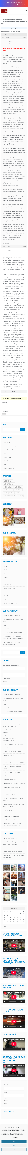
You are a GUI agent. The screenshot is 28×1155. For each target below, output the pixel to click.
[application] (14, 945)
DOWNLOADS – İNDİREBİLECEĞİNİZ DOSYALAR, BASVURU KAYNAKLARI (12, 825)
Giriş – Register (7, 595)
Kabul (14, 1141)
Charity (9, 483)
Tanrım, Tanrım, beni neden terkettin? (13, 851)
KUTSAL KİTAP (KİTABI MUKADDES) (12, 772)
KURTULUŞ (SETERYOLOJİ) (10, 779)
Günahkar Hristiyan (8, 489)
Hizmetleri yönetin (13, 1137)
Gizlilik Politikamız (12, 1153)
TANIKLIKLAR (7, 581)
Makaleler (6, 457)
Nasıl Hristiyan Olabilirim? (10, 603)
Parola (4, 672)
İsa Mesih (20, 495)
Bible (8, 480)
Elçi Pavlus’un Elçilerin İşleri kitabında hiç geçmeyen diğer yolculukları (13, 843)
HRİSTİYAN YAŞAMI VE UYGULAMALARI (13, 776)
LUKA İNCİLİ (6, 629)
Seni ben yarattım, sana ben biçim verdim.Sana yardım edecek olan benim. (13, 637)
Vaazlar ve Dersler (8, 468)
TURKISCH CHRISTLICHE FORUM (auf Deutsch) (12, 767)
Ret (14, 1145)
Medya (5, 461)
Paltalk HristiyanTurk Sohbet (9, 4)
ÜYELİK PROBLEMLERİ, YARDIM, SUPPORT (14, 820)
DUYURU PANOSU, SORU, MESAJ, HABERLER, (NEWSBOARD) (11, 725)
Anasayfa (6, 566)
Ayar (14, 1149)
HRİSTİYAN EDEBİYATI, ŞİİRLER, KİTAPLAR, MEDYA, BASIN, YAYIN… (13, 805)
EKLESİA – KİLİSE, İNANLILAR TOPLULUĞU (14, 791)
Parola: (3, 407)
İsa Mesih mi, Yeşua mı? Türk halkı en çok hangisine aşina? (13, 856)
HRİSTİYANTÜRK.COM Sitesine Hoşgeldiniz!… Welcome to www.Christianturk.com (11, 738)
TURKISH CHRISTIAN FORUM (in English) (14, 762)
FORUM (5, 570)
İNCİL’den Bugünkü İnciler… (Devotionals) (14, 744)
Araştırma (6, 442)
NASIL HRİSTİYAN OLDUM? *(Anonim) (13, 632)
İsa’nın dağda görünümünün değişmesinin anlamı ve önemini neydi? (14, 643)
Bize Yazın (18, 1153)
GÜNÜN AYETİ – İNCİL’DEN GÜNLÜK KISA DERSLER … (13, 731)
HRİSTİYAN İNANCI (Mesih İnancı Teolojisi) (14, 783)
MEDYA (5, 573)
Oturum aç (4, 681)
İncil (17, 492)
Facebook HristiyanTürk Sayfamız (14, 2)
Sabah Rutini (7, 848)
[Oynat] (4, 950)
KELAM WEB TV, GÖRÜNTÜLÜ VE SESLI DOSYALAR (13, 799)
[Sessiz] (21, 950)
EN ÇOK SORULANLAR (9, 794)
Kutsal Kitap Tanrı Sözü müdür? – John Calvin (13, 620)
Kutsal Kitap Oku (22, 4)
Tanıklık (5, 464)
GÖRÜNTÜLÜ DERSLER (9, 588)
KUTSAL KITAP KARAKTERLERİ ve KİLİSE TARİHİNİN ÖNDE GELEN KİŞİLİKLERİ (13, 815)
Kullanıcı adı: (4, 402)
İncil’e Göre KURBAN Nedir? (9, 495)
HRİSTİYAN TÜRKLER (9, 755)
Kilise (5, 453)
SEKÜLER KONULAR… (9, 810)
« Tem (4, 926)
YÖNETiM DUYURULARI (9, 748)
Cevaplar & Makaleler (9, 446)
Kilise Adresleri (7, 584)
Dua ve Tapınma (8, 449)
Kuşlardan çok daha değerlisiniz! (12, 615)
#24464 (24, 37)
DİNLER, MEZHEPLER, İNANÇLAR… (12, 787)
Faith (8, 486)
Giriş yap (5, 1103)
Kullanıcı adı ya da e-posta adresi (11, 665)
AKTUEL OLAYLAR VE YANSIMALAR (12, 751)
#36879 (24, 246)
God (18, 486)
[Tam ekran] (23, 950)
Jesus (18, 490)
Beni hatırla (5, 411)
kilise (5, 492)
